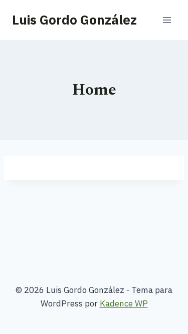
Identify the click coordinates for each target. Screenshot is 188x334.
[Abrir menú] (166, 20)
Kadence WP (124, 303)
